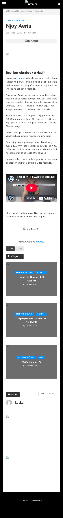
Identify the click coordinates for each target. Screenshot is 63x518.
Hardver (12, 11)
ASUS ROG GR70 (31, 361)
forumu (39, 241)
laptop (19, 248)
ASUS (41, 357)
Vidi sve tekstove (48, 394)
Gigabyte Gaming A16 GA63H (31, 279)
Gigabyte (41, 273)
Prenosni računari (24, 11)
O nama (25, 500)
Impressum (37, 500)
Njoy (20, 78)
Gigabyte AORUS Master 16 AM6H (31, 320)
